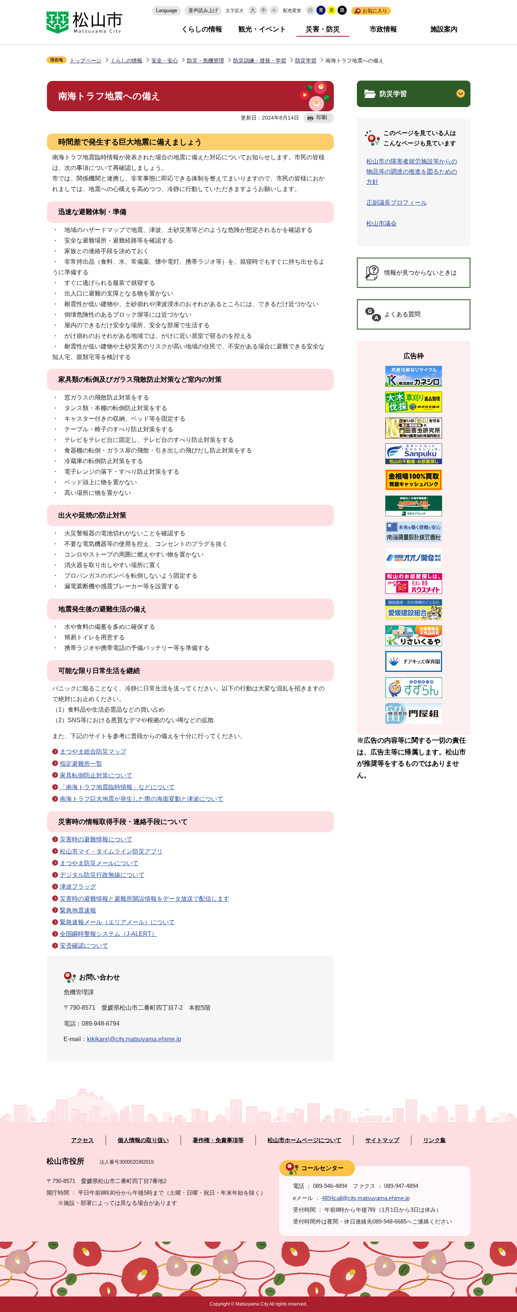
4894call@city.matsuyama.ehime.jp (366, 1198)
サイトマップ (382, 1140)
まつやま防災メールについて (99, 863)
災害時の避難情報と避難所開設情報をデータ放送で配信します (144, 898)
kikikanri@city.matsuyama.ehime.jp (134, 1039)
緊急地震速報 (78, 910)
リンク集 (434, 1140)
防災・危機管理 (205, 61)
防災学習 (305, 61)
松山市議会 (381, 223)
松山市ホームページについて (304, 1140)
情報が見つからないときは (420, 272)
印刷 (321, 117)
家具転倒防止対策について (96, 775)
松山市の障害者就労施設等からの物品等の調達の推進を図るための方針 (411, 171)
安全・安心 (164, 61)
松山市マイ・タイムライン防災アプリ (111, 851)
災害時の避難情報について (96, 839)
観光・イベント (262, 29)
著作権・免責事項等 (218, 1140)
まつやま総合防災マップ (93, 751)
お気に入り (375, 11)
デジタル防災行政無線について (102, 875)
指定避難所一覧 (81, 763)
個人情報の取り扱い (143, 1140)
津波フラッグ (78, 886)
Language (166, 10)
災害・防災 (323, 29)
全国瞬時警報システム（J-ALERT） (108, 934)
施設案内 (444, 29)
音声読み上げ (203, 10)
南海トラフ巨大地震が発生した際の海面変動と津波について (141, 799)
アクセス (82, 1140)
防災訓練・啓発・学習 (259, 61)
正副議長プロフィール (396, 202)
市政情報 (383, 29)
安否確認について (84, 945)
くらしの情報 (201, 29)
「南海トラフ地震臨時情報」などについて (117, 787)
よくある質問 (402, 314)
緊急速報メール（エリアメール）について (117, 922)
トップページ (85, 61)
